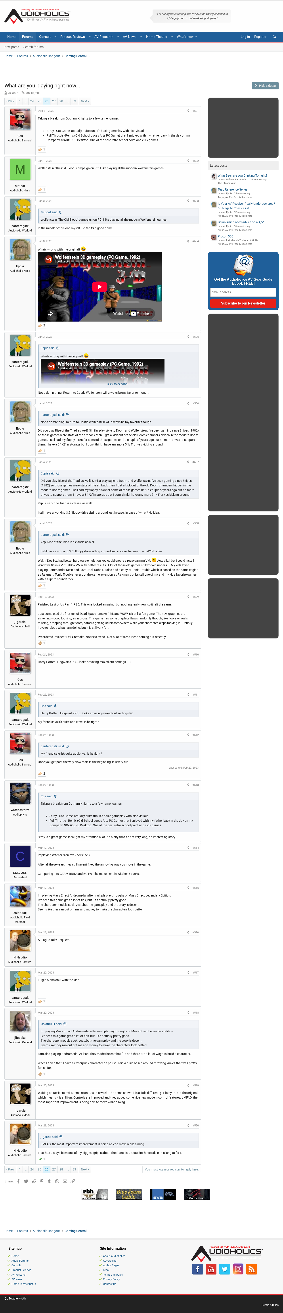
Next (84, 101)
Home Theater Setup (23, 1284)
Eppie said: (48, 348)
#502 (195, 160)
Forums (27, 37)
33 (74, 101)
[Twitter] (224, 1273)
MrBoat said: (49, 212)
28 (61, 101)
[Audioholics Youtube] (211, 1273)
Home (11, 37)
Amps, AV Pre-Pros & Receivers (235, 197)
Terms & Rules (270, 1305)
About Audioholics (114, 1256)
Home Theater (156, 37)
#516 (195, 932)
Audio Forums (20, 1260)
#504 (195, 241)
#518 (195, 1012)
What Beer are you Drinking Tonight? (242, 175)
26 (46, 101)
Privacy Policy (111, 1279)
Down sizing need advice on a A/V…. (242, 222)
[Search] (274, 37)
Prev (11, 101)
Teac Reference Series (232, 189)
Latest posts (218, 165)
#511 (195, 694)
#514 (195, 847)
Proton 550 (225, 236)
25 (39, 101)
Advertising (110, 1260)
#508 (195, 523)
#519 (195, 1085)
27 (54, 101)
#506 (195, 403)
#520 (195, 1125)
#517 (195, 972)
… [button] (26, 101)
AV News (129, 37)
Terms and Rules (113, 1274)
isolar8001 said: (51, 1024)
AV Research (103, 37)
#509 (195, 596)
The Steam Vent (227, 183)
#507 (195, 462)
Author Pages (111, 1265)
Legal (106, 1270)
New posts (11, 46)
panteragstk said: (53, 414)
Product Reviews (72, 37)
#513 (195, 785)
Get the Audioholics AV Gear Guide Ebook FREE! (243, 281)
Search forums (33, 46)
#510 (195, 654)
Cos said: (47, 706)
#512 (195, 735)
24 (32, 101)
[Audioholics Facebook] (197, 1273)
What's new (185, 37)
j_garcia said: (49, 1137)
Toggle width (17, 1298)
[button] (55, 37)
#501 (195, 110)
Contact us (109, 1284)
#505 (195, 336)
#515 (195, 887)
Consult (45, 37)
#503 (195, 200)
